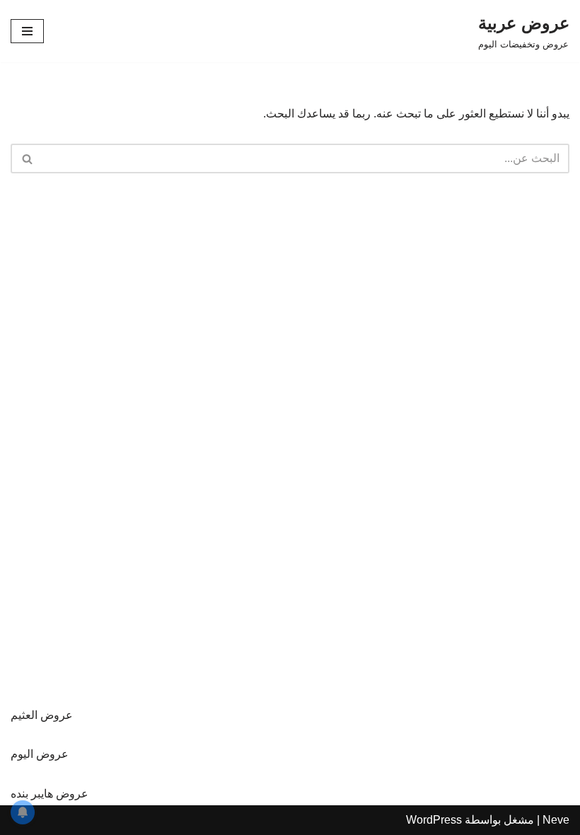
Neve (556, 820)
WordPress (434, 820)
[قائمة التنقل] (27, 31)
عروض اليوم (40, 754)
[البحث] (26, 158)
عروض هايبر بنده (49, 794)
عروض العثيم (42, 715)
